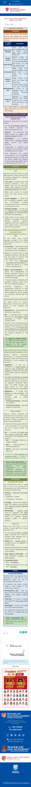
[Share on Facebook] (20, 632)
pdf (6, 633)
